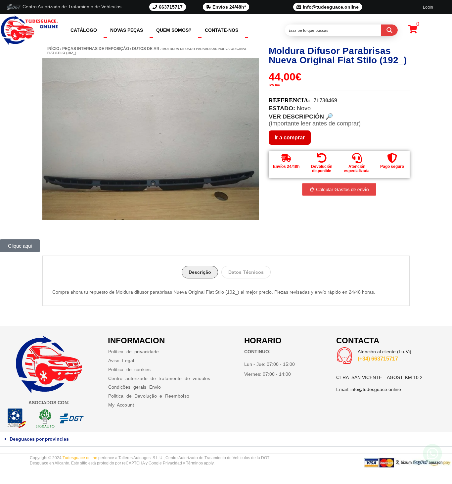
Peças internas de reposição (95, 48)
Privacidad (172, 463)
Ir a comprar (290, 137)
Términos (194, 463)
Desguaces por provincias (39, 439)
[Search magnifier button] (389, 30)
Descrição (200, 272)
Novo (304, 108)
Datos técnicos (246, 272)
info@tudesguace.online (375, 389)
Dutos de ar (145, 48)
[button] (226, 439)
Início (53, 48)
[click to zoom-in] (150, 139)
